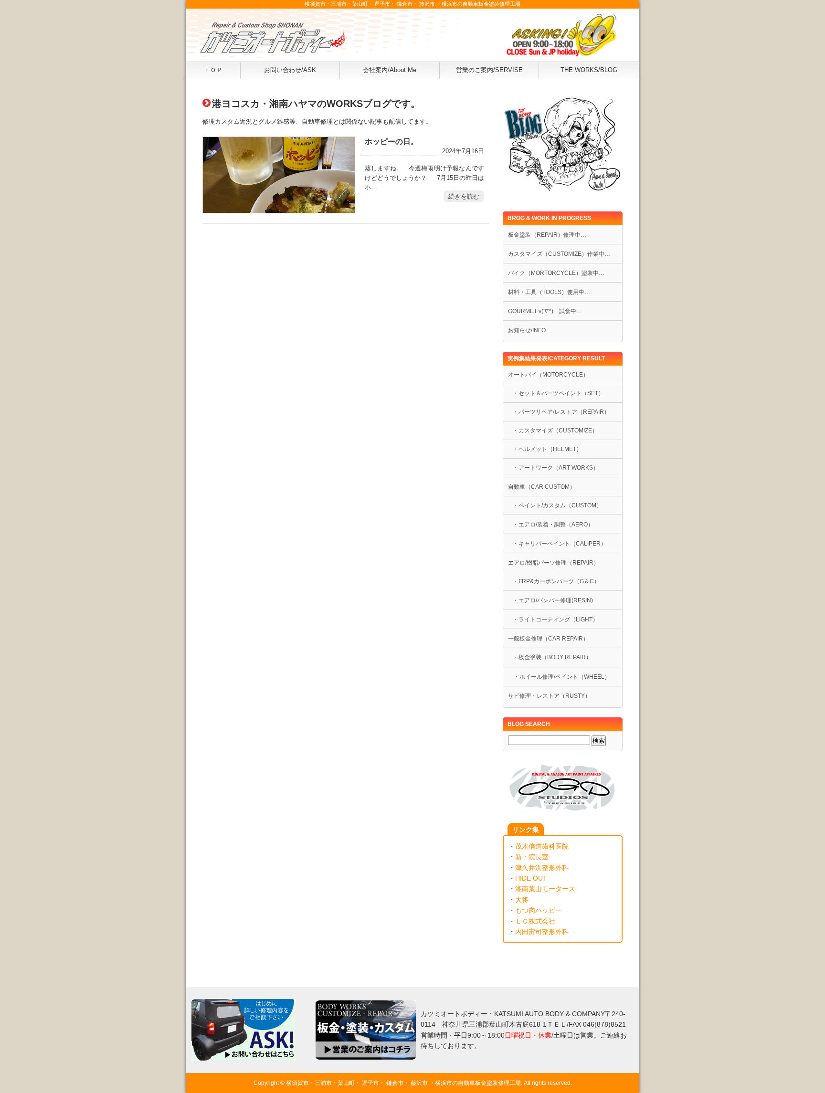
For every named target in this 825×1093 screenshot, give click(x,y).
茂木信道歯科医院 (542, 846)
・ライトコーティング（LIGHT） (555, 619)
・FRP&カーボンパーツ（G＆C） (556, 581)
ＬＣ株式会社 (535, 921)
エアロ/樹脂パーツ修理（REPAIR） (553, 562)
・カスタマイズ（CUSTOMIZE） (555, 430)
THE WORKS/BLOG (589, 70)
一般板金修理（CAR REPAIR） (548, 638)
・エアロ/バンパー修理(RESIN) (553, 600)
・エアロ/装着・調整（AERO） (553, 524)
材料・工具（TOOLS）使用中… (549, 292)
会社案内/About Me (389, 70)
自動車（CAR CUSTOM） (541, 486)
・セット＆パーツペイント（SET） (558, 393)
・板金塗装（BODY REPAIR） (552, 657)
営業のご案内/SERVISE (489, 70)
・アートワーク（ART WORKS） (556, 467)
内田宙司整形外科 (542, 931)
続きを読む (463, 196)
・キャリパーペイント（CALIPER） (559, 543)
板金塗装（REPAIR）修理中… (547, 234)
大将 (522, 900)
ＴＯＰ (213, 70)
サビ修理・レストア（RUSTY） (549, 696)
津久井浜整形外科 (542, 868)
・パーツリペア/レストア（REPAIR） (561, 412)
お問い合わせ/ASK (290, 70)
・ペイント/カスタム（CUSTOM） (557, 505)
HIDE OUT (531, 878)
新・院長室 (532, 857)
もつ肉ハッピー (538, 910)
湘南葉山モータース (545, 889)
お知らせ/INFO (527, 330)
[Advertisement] (345, 333)
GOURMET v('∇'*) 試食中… (545, 311)
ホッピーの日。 (391, 141)
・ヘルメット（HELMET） (547, 449)
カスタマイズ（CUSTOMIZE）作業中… (559, 254)
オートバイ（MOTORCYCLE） (548, 374)
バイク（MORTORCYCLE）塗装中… (556, 273)
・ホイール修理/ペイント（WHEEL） (559, 676)
